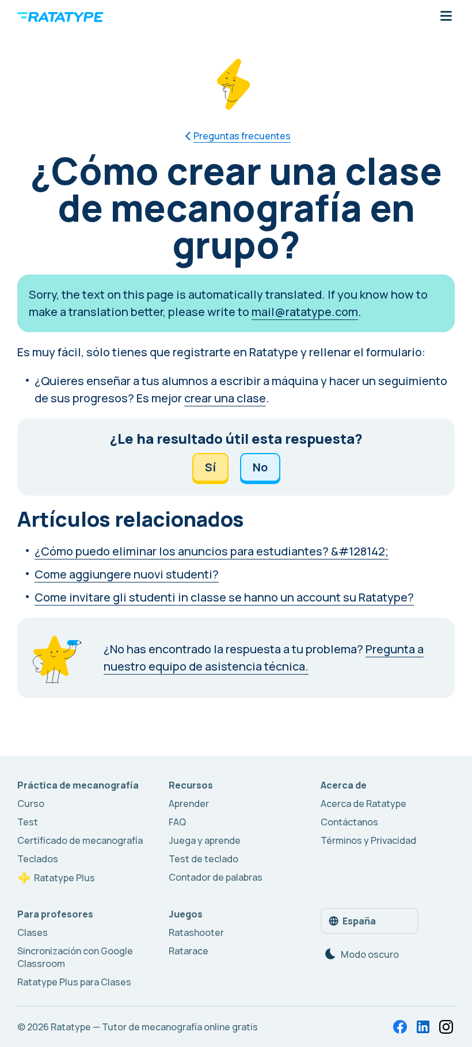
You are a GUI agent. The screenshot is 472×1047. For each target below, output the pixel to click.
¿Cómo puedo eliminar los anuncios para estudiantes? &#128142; (212, 551)
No (260, 467)
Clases (32, 932)
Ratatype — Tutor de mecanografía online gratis (154, 1027)
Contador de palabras (215, 877)
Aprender (189, 803)
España (359, 921)
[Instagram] (446, 1026)
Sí (210, 467)
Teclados (37, 858)
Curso (30, 803)
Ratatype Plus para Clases (74, 982)
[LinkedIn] (423, 1026)
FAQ (177, 822)
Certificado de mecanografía (80, 840)
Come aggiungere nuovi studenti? (127, 574)
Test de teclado (203, 858)
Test (27, 822)
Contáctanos (349, 822)
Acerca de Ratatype (363, 803)
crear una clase (225, 398)
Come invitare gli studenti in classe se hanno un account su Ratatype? (224, 597)
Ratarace (188, 951)
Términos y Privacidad (368, 840)
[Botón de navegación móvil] (446, 16)
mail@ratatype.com (305, 311)
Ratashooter (196, 932)
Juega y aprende (205, 840)
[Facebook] (400, 1026)
